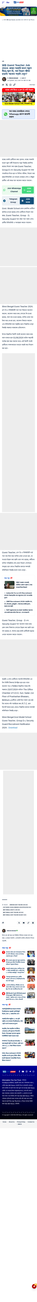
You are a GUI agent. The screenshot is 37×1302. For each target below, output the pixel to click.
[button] (4, 2)
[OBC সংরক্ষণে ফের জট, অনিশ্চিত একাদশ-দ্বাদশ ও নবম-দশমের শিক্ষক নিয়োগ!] (9, 585)
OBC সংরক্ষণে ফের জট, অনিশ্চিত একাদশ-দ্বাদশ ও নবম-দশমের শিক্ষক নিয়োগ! (24, 584)
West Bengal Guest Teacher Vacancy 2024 (14, 915)
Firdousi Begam (13, 78)
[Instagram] (26, 1071)
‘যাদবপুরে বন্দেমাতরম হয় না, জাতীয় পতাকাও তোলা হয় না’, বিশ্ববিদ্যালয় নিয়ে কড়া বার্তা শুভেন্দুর (15, 979)
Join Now (29, 190)
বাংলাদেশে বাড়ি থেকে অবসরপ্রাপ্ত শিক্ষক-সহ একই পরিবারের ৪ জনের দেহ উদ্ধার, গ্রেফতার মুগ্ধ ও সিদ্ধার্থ (16, 954)
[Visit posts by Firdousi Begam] (4, 79)
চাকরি (5, 20)
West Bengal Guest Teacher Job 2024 (13, 912)
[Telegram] (30, 1071)
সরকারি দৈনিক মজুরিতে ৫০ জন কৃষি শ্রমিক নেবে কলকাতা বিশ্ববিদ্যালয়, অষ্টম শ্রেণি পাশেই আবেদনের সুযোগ (12, 1021)
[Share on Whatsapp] (10, 85)
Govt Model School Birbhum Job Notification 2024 (17, 907)
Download (12, 728)
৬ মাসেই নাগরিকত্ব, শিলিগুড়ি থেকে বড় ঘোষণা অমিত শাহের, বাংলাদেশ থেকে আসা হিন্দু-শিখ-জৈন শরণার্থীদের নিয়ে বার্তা (15, 987)
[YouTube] (22, 1071)
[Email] (24, 923)
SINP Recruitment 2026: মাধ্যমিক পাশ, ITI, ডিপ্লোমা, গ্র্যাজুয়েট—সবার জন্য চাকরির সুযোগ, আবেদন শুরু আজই (18, 603)
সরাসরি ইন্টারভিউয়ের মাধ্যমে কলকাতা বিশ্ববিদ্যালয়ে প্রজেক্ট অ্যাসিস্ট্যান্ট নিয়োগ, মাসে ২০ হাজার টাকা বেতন (11, 1011)
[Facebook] (19, 1071)
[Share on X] (6, 85)
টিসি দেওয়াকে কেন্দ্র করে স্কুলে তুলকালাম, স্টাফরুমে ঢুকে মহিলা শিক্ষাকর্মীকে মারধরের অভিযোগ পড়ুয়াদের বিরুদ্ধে (15, 962)
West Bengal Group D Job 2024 (11, 910)
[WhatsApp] (33, 1071)
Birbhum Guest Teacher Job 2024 (19, 905)
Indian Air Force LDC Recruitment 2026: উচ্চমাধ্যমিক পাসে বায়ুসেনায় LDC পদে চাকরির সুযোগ (18, 595)
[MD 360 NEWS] (18, 2)
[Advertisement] (18, 40)
